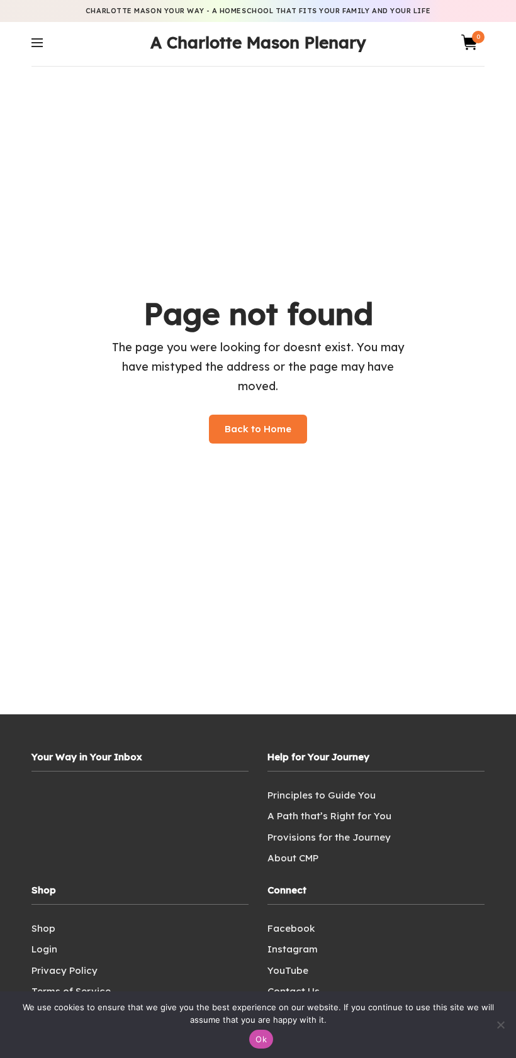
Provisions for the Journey (329, 837)
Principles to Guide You (321, 795)
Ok (261, 1039)
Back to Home (258, 429)
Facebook (291, 928)
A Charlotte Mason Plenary (258, 42)
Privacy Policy (64, 970)
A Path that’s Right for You (329, 816)
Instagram (292, 949)
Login (44, 949)
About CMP (292, 858)
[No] (500, 1024)
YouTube (287, 970)
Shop (43, 928)
